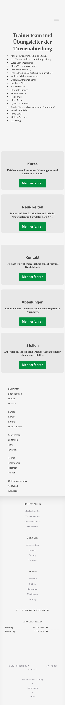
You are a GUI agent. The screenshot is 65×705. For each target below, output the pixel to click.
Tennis (11, 457)
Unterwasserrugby (17, 481)
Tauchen (12, 449)
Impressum (32, 688)
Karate (11, 411)
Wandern (13, 490)
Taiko (10, 444)
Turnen (12, 472)
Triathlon (12, 467)
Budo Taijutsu (15, 393)
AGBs (32, 696)
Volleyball (13, 485)
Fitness (11, 398)
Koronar (12, 421)
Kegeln (11, 416)
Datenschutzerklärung (32, 679)
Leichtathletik (15, 426)
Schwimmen (14, 434)
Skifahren (13, 439)
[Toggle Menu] (56, 19)
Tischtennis (14, 462)
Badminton (13, 388)
